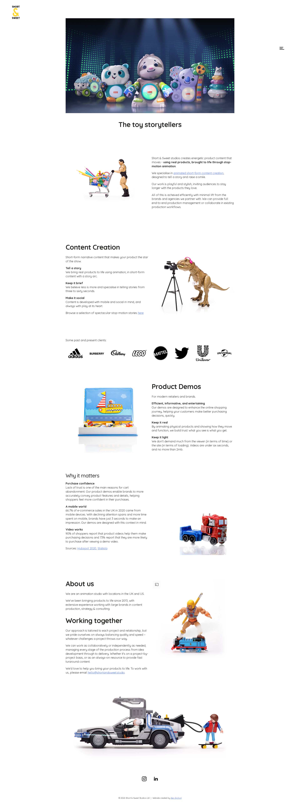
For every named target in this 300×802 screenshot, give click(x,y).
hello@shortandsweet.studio (106, 672)
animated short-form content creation (198, 173)
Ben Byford (176, 798)
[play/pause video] (68, 110)
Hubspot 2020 (86, 548)
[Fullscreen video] (231, 110)
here (141, 313)
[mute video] (225, 110)
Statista (102, 548)
